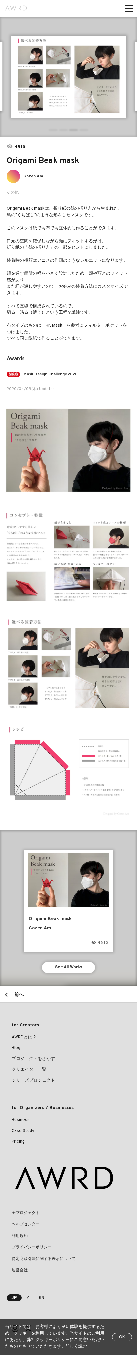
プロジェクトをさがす (33, 1059)
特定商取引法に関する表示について (43, 1259)
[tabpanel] (68, 77)
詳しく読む (76, 1346)
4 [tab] (84, 130)
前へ (19, 995)
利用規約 (20, 1236)
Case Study (23, 1131)
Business (21, 1120)
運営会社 (20, 1270)
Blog (16, 1048)
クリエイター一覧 (29, 1069)
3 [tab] (73, 130)
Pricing (18, 1141)
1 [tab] (53, 130)
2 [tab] (63, 130)
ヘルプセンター (26, 1224)
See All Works (68, 967)
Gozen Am (33, 176)
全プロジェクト (26, 1213)
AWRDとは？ (24, 1037)
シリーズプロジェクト (33, 1080)
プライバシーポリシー (32, 1247)
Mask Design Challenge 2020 (50, 374)
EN (41, 1298)
